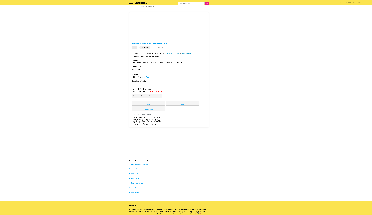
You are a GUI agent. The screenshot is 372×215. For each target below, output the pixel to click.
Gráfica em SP (186, 53)
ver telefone (145, 77)
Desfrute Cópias (134, 169)
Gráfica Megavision (136, 183)
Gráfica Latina (134, 178)
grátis (359, 2)
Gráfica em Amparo (173, 53)
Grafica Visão (134, 192)
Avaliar (182, 104)
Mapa (148, 104)
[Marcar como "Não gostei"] (157, 96)
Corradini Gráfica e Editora (138, 164)
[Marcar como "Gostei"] (133, 47)
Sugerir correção (148, 109)
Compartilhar (145, 47)
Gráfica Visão (134, 188)
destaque (353, 2)
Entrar (340, 2)
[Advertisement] (168, 27)
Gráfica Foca (133, 173)
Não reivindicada (158, 47)
